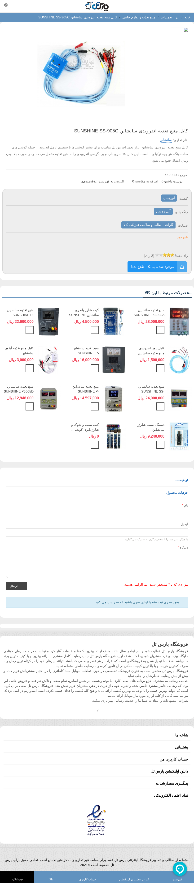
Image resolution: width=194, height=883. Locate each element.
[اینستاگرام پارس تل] (79, 710)
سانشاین (166, 140)
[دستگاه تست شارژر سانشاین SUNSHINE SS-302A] (179, 436)
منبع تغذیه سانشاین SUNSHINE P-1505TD (85, 353)
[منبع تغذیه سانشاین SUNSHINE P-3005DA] (48, 321)
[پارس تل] (97, 6)
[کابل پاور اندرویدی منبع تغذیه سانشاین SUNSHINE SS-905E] (179, 359)
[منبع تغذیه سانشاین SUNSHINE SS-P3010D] (179, 398)
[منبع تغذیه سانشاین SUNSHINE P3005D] (48, 398)
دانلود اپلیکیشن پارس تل (169, 771)
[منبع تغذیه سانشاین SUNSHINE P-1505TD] (113, 359)
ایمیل (184, 524)
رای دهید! (181, 256)
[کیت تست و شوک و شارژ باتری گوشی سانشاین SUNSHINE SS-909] (113, 436)
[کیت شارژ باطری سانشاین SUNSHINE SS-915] (113, 321)
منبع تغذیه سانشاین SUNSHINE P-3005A (149, 312)
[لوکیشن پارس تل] (98, 710)
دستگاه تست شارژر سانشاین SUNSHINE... (150, 429)
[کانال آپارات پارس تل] (107, 710)
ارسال (14, 585)
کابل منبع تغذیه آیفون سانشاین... (19, 350)
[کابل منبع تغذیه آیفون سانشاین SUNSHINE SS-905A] (48, 359)
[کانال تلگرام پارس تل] (88, 710)
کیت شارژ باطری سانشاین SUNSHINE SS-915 (84, 315)
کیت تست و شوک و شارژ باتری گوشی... (85, 427)
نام (185, 505)
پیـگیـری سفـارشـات (172, 783)
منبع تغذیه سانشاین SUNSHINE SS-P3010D (151, 391)
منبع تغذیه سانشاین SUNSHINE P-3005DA (20, 315)
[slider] (164, 255)
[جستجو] (185, 5)
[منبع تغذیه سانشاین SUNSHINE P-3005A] (179, 321)
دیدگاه (183, 547)
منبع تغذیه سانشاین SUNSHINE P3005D (19, 388)
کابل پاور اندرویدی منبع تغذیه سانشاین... (149, 350)
